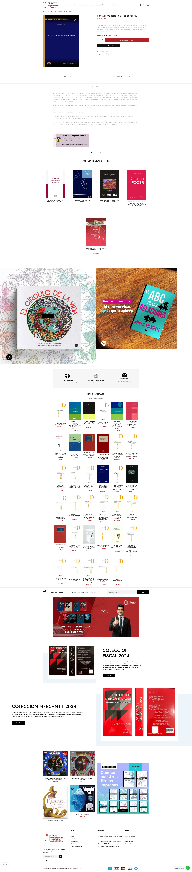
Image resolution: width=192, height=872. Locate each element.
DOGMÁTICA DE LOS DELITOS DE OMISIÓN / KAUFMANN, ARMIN (60, 546)
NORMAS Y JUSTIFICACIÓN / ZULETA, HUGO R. (117, 581)
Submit (143, 592)
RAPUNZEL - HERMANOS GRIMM (56, 820)
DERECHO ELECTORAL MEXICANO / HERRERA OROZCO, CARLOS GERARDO (60, 455)
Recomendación (83, 5)
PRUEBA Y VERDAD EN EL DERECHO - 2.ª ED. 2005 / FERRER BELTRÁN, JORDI (117, 487)
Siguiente (145, 12)
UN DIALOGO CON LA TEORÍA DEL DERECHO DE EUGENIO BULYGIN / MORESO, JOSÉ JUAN (89, 580)
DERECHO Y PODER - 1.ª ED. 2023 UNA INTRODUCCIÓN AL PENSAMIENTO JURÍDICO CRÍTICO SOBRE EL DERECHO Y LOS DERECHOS (136, 203)
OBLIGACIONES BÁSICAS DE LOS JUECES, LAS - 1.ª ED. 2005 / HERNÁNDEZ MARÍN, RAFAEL (103, 517)
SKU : (98, 51)
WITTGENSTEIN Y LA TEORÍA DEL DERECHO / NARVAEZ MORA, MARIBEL (117, 455)
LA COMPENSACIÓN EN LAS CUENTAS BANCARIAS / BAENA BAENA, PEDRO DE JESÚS (103, 457)
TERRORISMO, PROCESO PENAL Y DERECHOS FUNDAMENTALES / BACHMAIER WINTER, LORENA (117, 425)
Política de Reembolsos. (130, 839)
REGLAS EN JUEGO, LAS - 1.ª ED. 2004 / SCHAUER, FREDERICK (132, 455)
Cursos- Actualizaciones (112, 5)
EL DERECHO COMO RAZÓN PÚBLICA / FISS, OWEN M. (74, 579)
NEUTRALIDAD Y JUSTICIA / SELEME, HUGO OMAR (89, 487)
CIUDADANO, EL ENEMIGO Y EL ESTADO (82, 201)
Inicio (65, 5)
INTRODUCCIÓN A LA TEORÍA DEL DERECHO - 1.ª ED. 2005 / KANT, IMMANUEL (132, 487)
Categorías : (99, 54)
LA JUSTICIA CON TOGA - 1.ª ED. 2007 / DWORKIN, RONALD (60, 423)
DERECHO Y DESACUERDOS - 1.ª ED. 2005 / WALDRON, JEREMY (89, 516)
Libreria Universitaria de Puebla (59, 868)
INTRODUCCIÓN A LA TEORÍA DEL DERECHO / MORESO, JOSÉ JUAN (74, 486)
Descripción (94, 86)
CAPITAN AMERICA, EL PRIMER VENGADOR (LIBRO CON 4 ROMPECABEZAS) (55, 778)
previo (138, 12)
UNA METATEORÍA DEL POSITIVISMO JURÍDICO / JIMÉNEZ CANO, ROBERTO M (103, 580)
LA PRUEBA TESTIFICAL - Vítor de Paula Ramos (103, 423)
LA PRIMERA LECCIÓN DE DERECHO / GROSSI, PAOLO (89, 547)
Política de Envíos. (129, 841)
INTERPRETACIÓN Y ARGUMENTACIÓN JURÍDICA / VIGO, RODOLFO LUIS (132, 423)
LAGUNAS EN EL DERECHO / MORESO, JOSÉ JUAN (74, 516)
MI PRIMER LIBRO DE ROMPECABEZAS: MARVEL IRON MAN (82, 779)
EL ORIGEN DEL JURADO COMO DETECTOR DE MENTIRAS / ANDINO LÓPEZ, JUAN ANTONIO (89, 423)
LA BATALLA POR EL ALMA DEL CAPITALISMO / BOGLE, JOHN (117, 547)
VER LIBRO (18, 722)
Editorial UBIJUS (106, 54)
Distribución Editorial (97, 5)
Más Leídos (73, 5)
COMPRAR (48, 316)
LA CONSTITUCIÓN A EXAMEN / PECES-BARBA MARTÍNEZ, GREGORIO (103, 487)
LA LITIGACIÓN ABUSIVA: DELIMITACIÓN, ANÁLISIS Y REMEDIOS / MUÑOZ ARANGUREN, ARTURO (75, 425)
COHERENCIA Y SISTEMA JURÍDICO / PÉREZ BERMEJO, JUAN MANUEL (117, 516)
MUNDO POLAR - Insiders (82, 814)
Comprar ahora (109, 46)
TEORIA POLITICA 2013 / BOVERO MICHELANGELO (74, 454)
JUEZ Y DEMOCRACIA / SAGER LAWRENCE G (103, 546)
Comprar (123, 810)
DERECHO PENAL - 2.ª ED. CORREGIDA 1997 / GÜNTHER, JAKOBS (89, 454)
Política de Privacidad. (130, 836)
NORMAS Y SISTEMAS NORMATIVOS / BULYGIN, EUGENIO (60, 517)
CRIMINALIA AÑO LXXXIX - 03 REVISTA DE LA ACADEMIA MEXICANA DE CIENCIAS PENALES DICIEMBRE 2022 (96, 250)
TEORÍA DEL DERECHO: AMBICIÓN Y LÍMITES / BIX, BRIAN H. (74, 547)
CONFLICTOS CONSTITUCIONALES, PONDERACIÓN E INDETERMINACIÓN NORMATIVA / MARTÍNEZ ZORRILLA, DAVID (131, 548)
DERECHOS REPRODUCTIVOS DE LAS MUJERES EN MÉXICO (109, 201)
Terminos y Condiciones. (130, 844)
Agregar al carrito (127, 40)
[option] (67, 377)
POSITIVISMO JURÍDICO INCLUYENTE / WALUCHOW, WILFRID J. (60, 580)
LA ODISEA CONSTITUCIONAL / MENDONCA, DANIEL (60, 487)
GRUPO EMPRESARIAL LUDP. (75, 868)
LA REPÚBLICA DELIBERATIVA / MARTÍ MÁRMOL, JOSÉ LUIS (131, 516)
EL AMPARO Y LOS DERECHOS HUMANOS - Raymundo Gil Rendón (55, 201)
